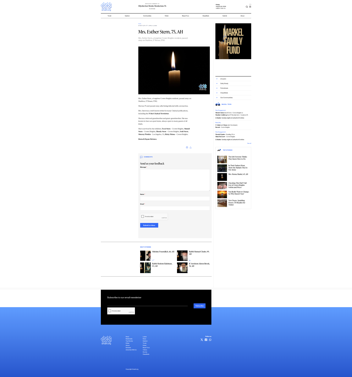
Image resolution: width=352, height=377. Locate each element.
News (139, 23)
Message (143, 167)
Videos (145, 350)
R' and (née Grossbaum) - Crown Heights (226, 126)
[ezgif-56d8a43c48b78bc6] (233, 41)
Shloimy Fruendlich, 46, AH (163, 251)
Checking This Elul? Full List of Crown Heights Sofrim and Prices (237, 185)
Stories (145, 352)
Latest (145, 337)
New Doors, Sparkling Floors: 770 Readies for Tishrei (236, 202)
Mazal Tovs (185, 16)
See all (249, 143)
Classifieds (205, 16)
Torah (109, 16)
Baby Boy (218, 123)
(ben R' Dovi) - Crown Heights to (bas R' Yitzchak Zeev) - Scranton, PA (231, 114)
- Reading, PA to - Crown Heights (225, 135)
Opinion (127, 16)
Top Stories (129, 341)
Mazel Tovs (146, 348)
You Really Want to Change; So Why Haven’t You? (238, 192)
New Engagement (220, 110)
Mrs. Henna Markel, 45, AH (238, 174)
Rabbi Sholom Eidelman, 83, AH (162, 264)
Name (142, 194)
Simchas (128, 348)
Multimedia (129, 339)
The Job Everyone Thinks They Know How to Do (237, 157)
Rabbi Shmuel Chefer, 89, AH (199, 252)
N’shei (166, 16)
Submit (225, 16)
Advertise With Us (131, 350)
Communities (147, 16)
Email (142, 204)
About (242, 16)
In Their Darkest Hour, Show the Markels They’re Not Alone (237, 167)
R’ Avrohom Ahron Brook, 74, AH (199, 264)
